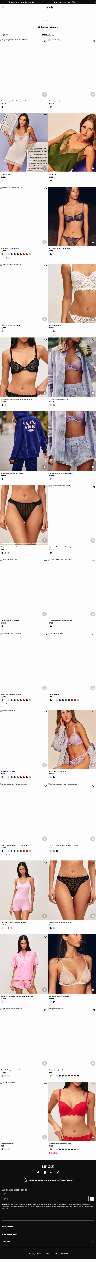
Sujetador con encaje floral (57, 771)
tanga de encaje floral (55, 694)
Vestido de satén (6, 175)
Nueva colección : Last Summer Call (21, 2)
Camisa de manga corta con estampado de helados (17, 996)
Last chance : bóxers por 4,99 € (64, 2)
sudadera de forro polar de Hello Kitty (12, 473)
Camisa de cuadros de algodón (10, 325)
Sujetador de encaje (55, 325)
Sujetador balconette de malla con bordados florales (17, 399)
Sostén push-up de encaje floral (11, 694)
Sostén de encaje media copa (58, 399)
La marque (50, 21)
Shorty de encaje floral (8, 771)
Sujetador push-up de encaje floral (11, 248)
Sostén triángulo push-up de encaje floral (14, 845)
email (4, 1194)
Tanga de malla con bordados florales (60, 922)
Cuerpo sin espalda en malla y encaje (60, 621)
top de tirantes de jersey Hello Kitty (60, 547)
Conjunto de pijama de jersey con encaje (13, 922)
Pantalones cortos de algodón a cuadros (61, 473)
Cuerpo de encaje (54, 101)
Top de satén (53, 175)
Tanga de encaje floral (56, 1070)
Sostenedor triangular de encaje (59, 996)
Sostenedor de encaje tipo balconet (60, 248)
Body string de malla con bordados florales (14, 101)
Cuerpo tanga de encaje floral (10, 621)
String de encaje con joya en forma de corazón (63, 845)
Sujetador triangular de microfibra (11, 1070)
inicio (43, 21)
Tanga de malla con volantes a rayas (12, 547)
